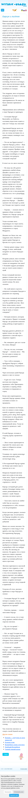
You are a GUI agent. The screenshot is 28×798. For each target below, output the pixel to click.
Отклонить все (18, 792)
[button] (2, 10)
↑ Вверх (6, 754)
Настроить (8, 792)
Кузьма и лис (10, 742)
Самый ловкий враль (12, 749)
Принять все (14, 795)
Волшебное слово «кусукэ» (15, 744)
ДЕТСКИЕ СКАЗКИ (23, 768)
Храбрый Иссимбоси (12, 747)
